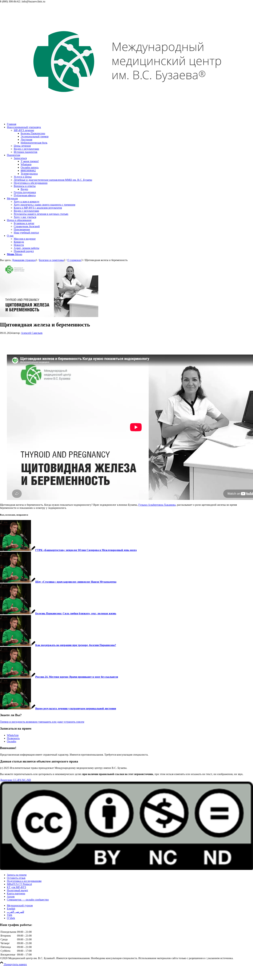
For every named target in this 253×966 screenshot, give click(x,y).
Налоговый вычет (17, 890)
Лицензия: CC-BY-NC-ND (15, 779)
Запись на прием (17, 874)
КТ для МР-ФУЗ (16, 887)
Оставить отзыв (16, 877)
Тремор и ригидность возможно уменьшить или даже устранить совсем (42, 721)
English (11, 908)
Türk (9, 914)
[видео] (49, 316)
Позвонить (13, 738)
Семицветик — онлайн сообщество (28, 899)
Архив (11, 896)
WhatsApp (13, 735)
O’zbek (11, 918)
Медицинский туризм (20, 905)
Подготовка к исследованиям (24, 881)
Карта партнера (16, 893)
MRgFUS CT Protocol (19, 884)
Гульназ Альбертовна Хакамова (157, 504)
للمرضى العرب (15, 911)
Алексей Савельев (32, 332)
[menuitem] (130, 124)
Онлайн (11, 741)
